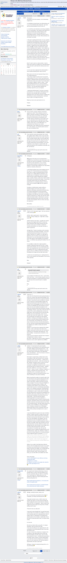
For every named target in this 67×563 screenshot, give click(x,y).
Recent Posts (54, 11)
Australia (19, 166)
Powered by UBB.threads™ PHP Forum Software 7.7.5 (33, 562)
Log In (65, 6)
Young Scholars (4, 35)
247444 (48, 15)
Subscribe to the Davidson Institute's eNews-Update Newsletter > (6, 42)
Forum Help (51, 560)
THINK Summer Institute (6, 38)
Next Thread (41, 11)
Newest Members (4, 56)
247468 (48, 209)
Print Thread (20, 13)
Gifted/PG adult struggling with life (58, 24)
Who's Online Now (4, 49)
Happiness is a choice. (32, 460)
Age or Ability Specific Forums (25, 6)
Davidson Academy (5, 36)
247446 (48, 132)
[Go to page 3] (49, 14)
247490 (48, 343)
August (8, 63)
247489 (48, 292)
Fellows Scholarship (5, 34)
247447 (48, 153)
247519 (48, 490)
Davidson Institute (6, 27)
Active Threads (37, 8)
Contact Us (46, 560)
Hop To (24, 550)
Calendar (31, 8)
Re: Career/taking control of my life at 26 (26, 15)
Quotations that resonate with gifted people (57, 21)
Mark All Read (8, 560)
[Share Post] (45, 109)
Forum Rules (3, 560)
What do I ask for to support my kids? (57, 17)
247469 (48, 267)
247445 (48, 109)
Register (60, 6)
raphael (35, 15)
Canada (18, 480)
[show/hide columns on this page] (66, 8)
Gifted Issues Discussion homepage (7, 6)
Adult (33, 6)
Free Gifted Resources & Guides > (8, 46)
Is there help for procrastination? (58, 13)
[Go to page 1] (38, 14)
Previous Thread (26, 11)
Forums (16, 6)
